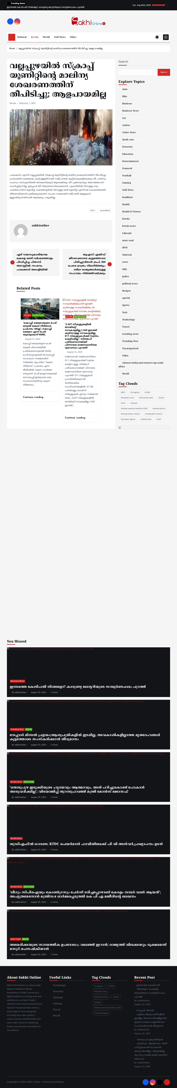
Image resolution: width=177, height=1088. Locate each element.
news (125, 262)
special (126, 298)
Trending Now (130, 341)
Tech (124, 312)
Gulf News (59, 37)
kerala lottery (159, 408)
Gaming (126, 183)
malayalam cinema (154, 414)
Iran (123, 403)
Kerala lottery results (131, 414)
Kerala (34, 37)
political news (130, 283)
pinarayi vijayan (128, 419)
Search (123, 61)
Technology (128, 319)
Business (127, 103)
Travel (125, 327)
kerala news (38, 315)
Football (126, 175)
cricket (126, 125)
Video (125, 355)
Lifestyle (127, 233)
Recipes (126, 291)
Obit (124, 269)
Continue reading (33, 397)
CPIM (148, 392)
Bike (124, 96)
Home (12, 48)
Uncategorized (130, 348)
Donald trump (128, 397)
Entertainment (130, 161)
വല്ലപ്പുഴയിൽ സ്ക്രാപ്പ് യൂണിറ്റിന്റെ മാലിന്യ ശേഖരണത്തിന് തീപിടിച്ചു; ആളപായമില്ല (60, 48)
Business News (130, 111)
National (22, 37)
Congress (135, 392)
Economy (127, 147)
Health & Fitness (131, 211)
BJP (123, 392)
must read (128, 240)
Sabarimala (146, 419)
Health (126, 204)
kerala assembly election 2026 (134, 408)
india (162, 397)
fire (93, 210)
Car (124, 118)
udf (159, 419)
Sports (125, 305)
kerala (134, 403)
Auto (125, 89)
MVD (124, 247)
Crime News (129, 132)
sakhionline (40, 226)
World (46, 37)
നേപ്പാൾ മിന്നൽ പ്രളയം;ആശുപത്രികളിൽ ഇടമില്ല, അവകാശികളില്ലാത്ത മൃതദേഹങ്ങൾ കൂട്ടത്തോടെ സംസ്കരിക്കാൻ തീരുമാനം (150, 1018)
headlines (127, 197)
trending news (130, 334)
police (125, 276)
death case (128, 139)
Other (73, 37)
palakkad (105, 210)
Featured (127, 168)
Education (127, 154)
